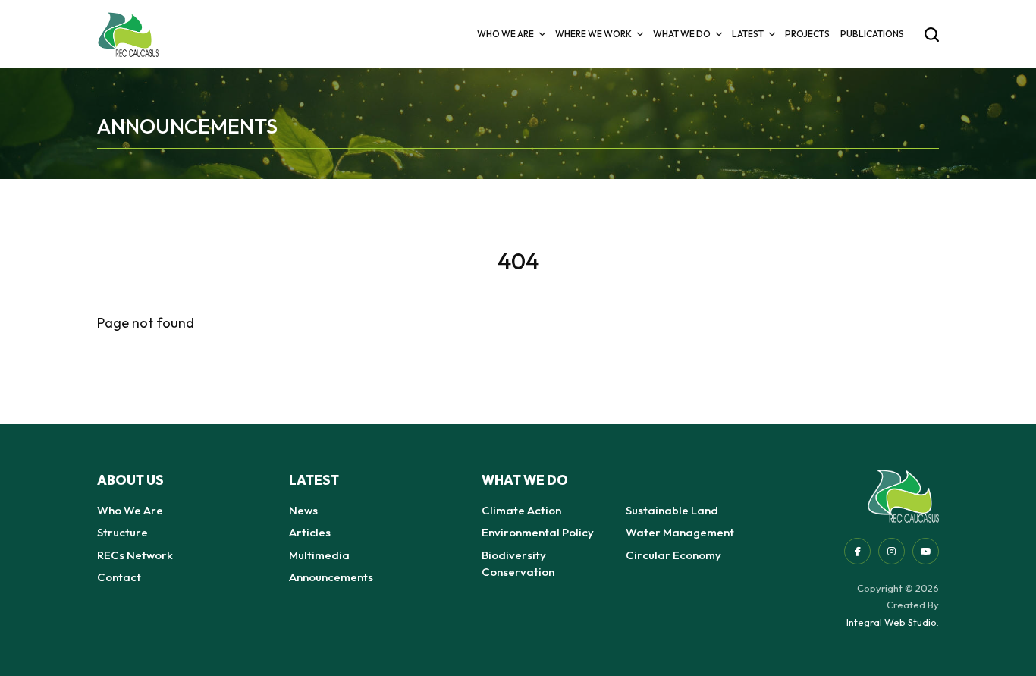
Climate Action (521, 510)
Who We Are (130, 510)
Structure (122, 532)
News (303, 510)
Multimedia (319, 555)
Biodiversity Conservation (518, 564)
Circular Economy (673, 555)
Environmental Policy (538, 532)
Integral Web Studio (891, 622)
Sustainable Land (672, 510)
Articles (310, 532)
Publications (872, 33)
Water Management (680, 532)
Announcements (331, 577)
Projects (807, 33)
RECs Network (135, 555)
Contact (119, 577)
